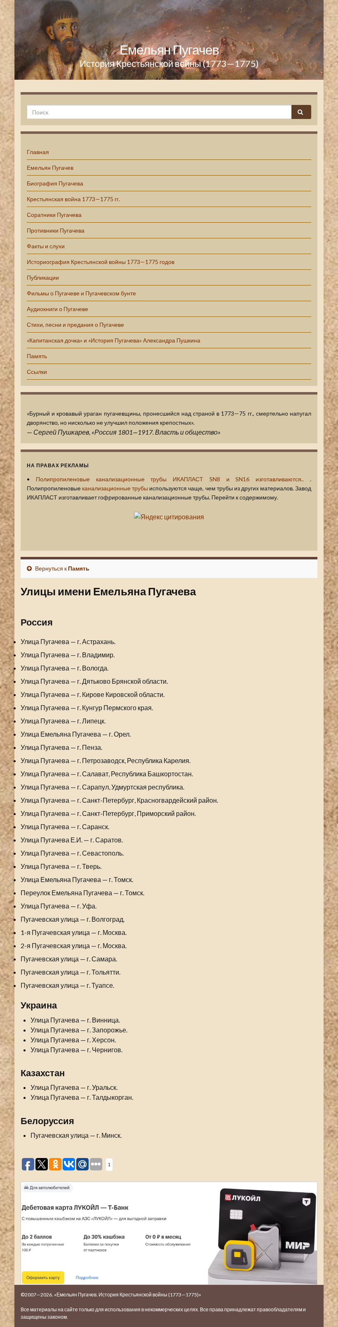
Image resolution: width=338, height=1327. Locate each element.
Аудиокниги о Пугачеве (57, 308)
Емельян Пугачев (169, 49)
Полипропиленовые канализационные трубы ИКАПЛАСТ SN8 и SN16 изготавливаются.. (170, 479)
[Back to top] (319, 1308)
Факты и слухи (46, 246)
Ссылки (37, 371)
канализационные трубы (115, 488)
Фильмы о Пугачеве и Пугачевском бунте (81, 293)
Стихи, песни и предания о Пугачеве (75, 324)
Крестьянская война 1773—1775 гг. (73, 198)
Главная (38, 151)
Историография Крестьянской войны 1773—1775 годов (100, 261)
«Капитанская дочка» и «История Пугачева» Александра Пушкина (113, 340)
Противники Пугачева (55, 230)
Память (37, 355)
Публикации (43, 277)
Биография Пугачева (55, 183)
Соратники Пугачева (54, 214)
